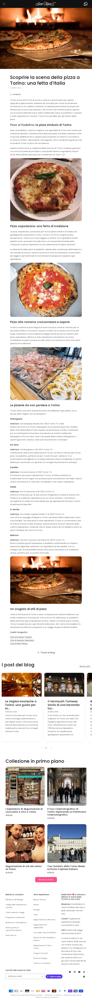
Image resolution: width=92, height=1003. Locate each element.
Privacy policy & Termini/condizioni (13, 928)
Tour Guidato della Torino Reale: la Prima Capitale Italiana (66, 868)
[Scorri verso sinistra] (41, 747)
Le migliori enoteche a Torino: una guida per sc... (20, 705)
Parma (36, 905)
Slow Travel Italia (22, 995)
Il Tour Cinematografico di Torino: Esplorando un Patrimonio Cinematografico (66, 811)
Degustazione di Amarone (44, 920)
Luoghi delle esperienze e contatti (16, 906)
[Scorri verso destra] (50, 747)
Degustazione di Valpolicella (40, 926)
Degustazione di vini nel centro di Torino (24, 868)
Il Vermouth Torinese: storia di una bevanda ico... (64, 705)
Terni (35, 915)
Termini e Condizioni (42, 963)
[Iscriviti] (41, 976)
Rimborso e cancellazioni (16, 922)
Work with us (11, 935)
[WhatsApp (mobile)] (86, 4)
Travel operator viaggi (15, 912)
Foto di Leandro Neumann (22, 640)
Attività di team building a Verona (44, 938)
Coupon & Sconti (40, 953)
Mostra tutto (85, 666)
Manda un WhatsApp (14, 900)
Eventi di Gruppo (40, 958)
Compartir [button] (16, 94)
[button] (4, 4)
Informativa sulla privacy (72, 995)
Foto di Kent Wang (18, 643)
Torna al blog (48, 652)
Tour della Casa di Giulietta (44, 932)
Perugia (36, 910)
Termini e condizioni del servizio (47, 997)
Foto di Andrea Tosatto (21, 637)
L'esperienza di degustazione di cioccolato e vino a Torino (24, 810)
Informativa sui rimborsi (53, 995)
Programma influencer (15, 917)
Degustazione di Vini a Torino (42, 946)
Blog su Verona (39, 900)
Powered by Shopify (36, 995)
